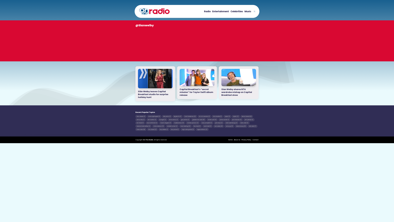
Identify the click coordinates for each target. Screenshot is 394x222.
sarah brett (207, 126)
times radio (141, 129)
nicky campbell (207, 123)
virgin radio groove (188, 129)
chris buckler (217, 116)
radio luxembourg (231, 123)
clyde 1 (227, 116)
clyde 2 (236, 116)
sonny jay (229, 126)
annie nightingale (154, 116)
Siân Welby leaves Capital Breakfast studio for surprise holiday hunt (153, 94)
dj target (162, 119)
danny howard (247, 116)
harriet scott (212, 119)
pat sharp (219, 123)
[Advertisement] (197, 42)
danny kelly (141, 119)
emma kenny (173, 119)
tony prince (175, 129)
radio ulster (244, 123)
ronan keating (185, 126)
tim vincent (152, 129)
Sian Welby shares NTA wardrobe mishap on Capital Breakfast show (236, 92)
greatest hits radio (198, 119)
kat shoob (140, 123)
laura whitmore (152, 123)
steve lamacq (241, 126)
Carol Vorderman (190, 116)
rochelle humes (172, 126)
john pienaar (249, 119)
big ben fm (177, 116)
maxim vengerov (165, 123)
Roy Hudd (197, 126)
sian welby (219, 126)
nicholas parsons (192, 123)
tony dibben (164, 129)
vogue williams (202, 129)
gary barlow (185, 119)
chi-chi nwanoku (204, 116)
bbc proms (167, 116)
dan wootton (152, 119)
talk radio (252, 126)
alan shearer (141, 116)
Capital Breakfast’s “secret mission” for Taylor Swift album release (196, 92)
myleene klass (179, 123)
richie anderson (158, 126)
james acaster (224, 119)
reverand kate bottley (143, 126)
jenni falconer (237, 119)
